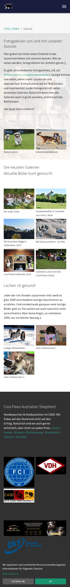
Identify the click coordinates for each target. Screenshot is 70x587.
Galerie (9, 437)
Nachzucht (52, 432)
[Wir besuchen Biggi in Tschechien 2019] (19, 229)
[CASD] (19, 495)
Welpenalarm (12, 75)
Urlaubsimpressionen (36, 75)
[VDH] (51, 465)
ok (50, 581)
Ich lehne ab (18, 581)
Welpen (19, 432)
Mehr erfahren (10, 573)
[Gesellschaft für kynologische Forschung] (35, 546)
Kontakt (21, 437)
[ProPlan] (35, 528)
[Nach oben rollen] (61, 578)
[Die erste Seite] (19, 199)
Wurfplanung (34, 432)
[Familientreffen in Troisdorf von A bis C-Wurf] (51, 199)
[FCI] (19, 472)
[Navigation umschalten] (64, 6)
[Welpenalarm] (19, 139)
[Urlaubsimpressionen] (51, 139)
